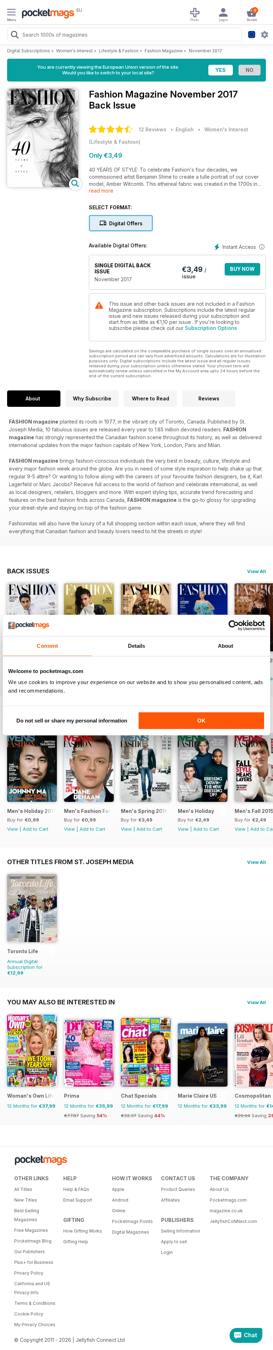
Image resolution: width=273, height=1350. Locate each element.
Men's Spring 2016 (144, 811)
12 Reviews (152, 129)
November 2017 (205, 50)
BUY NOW (242, 269)
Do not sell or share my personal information (71, 721)
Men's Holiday (196, 811)
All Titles (23, 1189)
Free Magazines (31, 1230)
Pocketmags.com (228, 1200)
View (12, 829)
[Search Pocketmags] (14, 35)
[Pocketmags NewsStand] (46, 14)
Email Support (77, 1200)
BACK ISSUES (28, 570)
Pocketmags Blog (33, 1241)
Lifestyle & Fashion (119, 50)
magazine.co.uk (226, 1210)
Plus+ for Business (33, 1262)
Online (118, 1210)
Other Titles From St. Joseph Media (70, 861)
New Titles (25, 1200)
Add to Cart (35, 829)
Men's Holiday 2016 (30, 811)
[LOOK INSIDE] (42, 185)
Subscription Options (211, 328)
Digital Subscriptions (28, 50)
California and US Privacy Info (32, 1288)
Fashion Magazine (164, 50)
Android (120, 1200)
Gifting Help (75, 1241)
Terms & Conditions (34, 1303)
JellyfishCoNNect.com (232, 1221)
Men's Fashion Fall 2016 (87, 811)
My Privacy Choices (34, 1324)
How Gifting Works (82, 1231)
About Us (219, 1189)
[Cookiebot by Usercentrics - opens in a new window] (234, 625)
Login (167, 1252)
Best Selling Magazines (26, 1215)
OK (201, 721)
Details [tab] (136, 646)
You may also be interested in (61, 1001)
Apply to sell (174, 1241)
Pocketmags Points (132, 1221)
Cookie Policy (28, 1314)
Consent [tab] (47, 646)
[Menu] (11, 13)
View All (256, 571)
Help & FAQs (76, 1189)
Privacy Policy (28, 1273)
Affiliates (170, 1200)
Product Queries (178, 1189)
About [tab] (226, 646)
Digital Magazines (130, 1232)
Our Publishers (29, 1251)
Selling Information (180, 1231)
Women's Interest (74, 50)
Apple (118, 1189)
